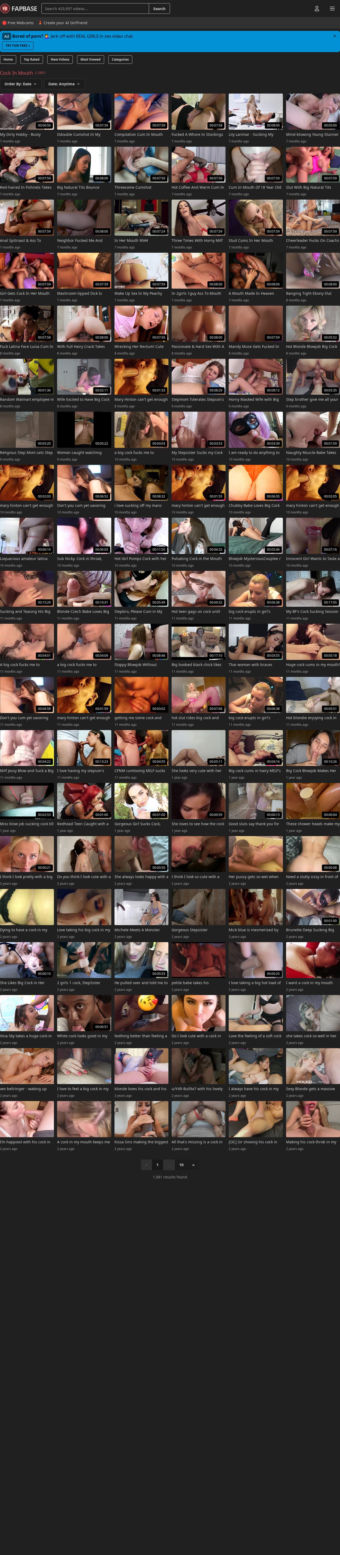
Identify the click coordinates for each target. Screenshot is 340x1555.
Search (159, 8)
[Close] (334, 36)
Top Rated (32, 59)
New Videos (60, 59)
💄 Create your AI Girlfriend (62, 22)
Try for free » (18, 45)
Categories (120, 59)
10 (181, 1164)
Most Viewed (90, 59)
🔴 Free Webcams (18, 22)
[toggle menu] (304, 8)
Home (8, 59)
